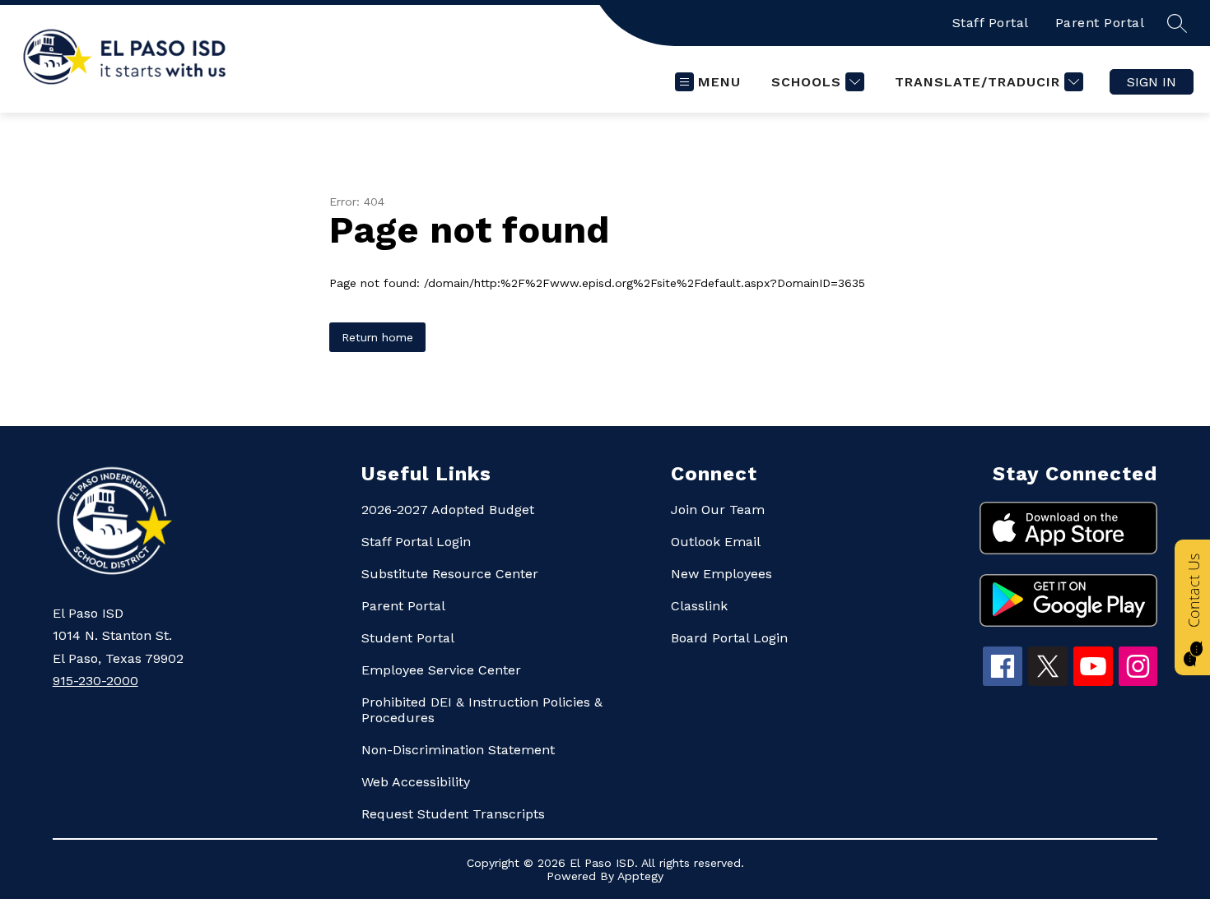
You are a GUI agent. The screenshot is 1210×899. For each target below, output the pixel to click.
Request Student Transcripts (453, 814)
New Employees (721, 574)
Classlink (699, 606)
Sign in (1151, 82)
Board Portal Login (729, 638)
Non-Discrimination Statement (458, 750)
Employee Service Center (441, 670)
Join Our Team (718, 509)
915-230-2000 (95, 680)
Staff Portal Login (416, 541)
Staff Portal (990, 22)
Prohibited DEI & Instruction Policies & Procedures (482, 709)
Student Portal (407, 638)
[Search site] (1177, 23)
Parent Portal (1100, 22)
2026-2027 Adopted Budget (447, 509)
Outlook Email (716, 541)
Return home (377, 337)
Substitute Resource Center (449, 574)
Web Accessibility (415, 782)
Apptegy (640, 876)
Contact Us (1193, 591)
